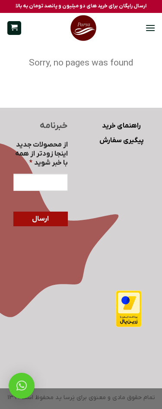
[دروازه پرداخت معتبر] (129, 308)
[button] (150, 27)
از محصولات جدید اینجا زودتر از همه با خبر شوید (41, 153)
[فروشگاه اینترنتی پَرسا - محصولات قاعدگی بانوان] (83, 28)
